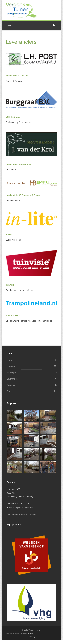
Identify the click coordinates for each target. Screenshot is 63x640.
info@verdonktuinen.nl (23, 507)
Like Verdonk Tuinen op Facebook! (22, 514)
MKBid (30, 633)
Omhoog (31, 636)
